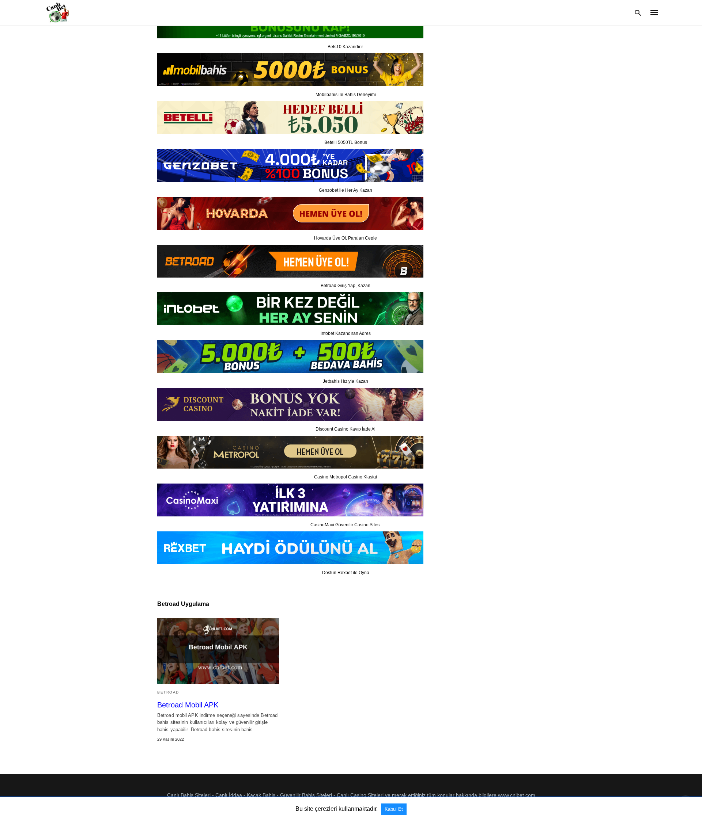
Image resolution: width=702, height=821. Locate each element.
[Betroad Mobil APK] (218, 651)
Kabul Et (394, 809)
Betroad (168, 692)
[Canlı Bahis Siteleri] (56, 12)
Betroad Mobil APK (187, 705)
